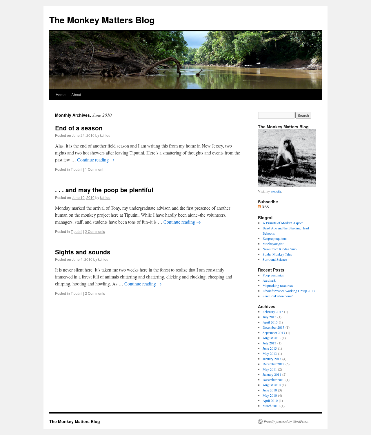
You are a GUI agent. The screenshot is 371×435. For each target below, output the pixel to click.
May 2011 (270, 369)
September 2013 (274, 332)
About (76, 94)
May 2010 (270, 395)
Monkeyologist (273, 243)
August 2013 (272, 337)
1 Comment (94, 169)
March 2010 (271, 405)
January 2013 (272, 358)
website (276, 191)
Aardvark (269, 280)
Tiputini (76, 169)
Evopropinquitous (275, 238)
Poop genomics (273, 275)
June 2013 (270, 348)
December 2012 (273, 364)
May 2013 (270, 353)
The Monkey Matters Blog (101, 19)
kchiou (105, 135)
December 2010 (273, 379)
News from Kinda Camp (280, 249)
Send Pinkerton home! (278, 296)
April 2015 (270, 322)
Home (61, 94)
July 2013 (269, 343)
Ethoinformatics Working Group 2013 (289, 290)
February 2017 (273, 311)
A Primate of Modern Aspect (283, 222)
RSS (265, 207)
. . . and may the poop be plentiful (104, 189)
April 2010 (270, 400)
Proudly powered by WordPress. (286, 421)
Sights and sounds (82, 251)
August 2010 (272, 384)
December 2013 (273, 327)
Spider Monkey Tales (277, 254)
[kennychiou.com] (287, 186)
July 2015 (269, 316)
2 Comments (95, 231)
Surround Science (275, 259)
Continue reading (95, 160)
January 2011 (272, 374)
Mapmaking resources (278, 285)
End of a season (79, 127)
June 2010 (270, 390)
